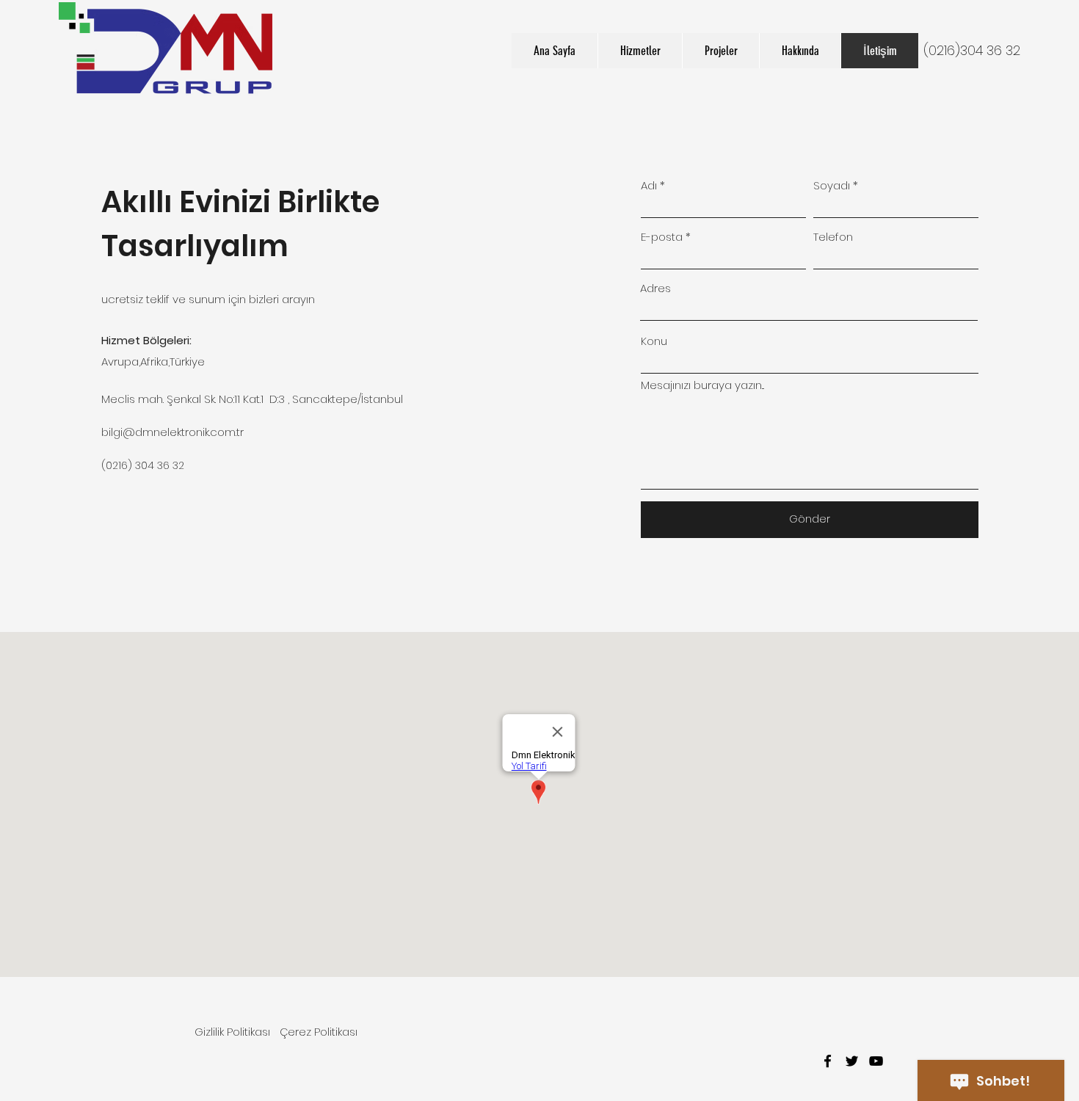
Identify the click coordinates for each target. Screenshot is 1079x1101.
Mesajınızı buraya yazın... (702, 384)
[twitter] (851, 1061)
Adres (655, 288)
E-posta (662, 236)
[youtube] (876, 1061)
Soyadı (831, 185)
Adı (649, 185)
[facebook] (827, 1061)
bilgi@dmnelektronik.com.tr (172, 432)
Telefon (833, 236)
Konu (654, 340)
